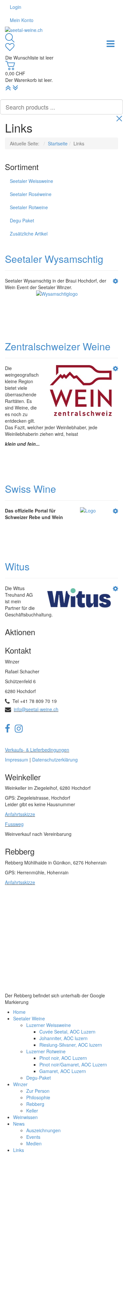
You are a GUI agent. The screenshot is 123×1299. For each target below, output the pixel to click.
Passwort (19, 1208)
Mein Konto (21, 20)
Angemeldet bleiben (35, 1257)
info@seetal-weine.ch (36, 709)
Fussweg (14, 824)
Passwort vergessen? (31, 1227)
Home (19, 1012)
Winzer (20, 1084)
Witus (17, 566)
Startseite (58, 143)
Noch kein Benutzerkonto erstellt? (78, 1277)
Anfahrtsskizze (20, 814)
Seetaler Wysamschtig (54, 259)
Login (15, 7)
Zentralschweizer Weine (58, 346)
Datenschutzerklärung (55, 759)
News (19, 1123)
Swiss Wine (30, 489)
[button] (115, 280)
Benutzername (25, 1183)
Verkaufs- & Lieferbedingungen (37, 749)
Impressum (16, 759)
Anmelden (27, 1242)
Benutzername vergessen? (85, 1284)
